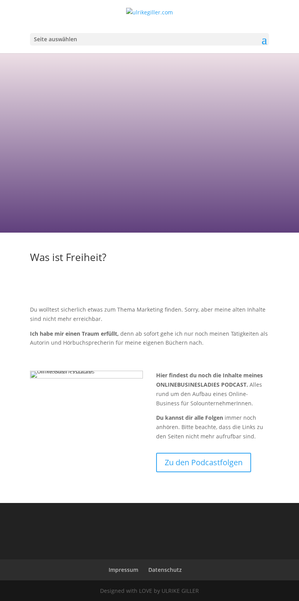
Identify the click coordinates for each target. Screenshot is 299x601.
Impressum (123, 569)
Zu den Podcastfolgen (204, 462)
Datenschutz (165, 569)
